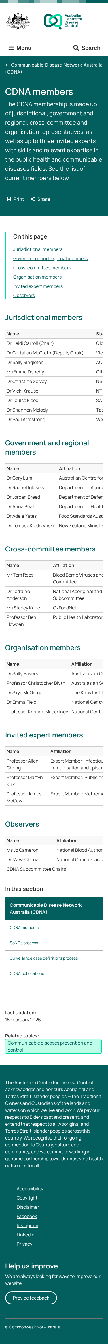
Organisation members (37, 277)
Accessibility (30, 1188)
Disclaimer (28, 1207)
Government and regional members (50, 258)
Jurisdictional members (37, 249)
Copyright (27, 1198)
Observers (24, 295)
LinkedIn (26, 1235)
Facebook (27, 1216)
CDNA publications (27, 973)
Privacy (24, 1244)
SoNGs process (24, 942)
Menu (23, 48)
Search (91, 48)
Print (19, 199)
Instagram (27, 1225)
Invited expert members (38, 286)
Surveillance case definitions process (44, 958)
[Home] (46, 21)
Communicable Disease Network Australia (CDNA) (54, 68)
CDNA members (24, 927)
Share (43, 199)
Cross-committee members (42, 267)
